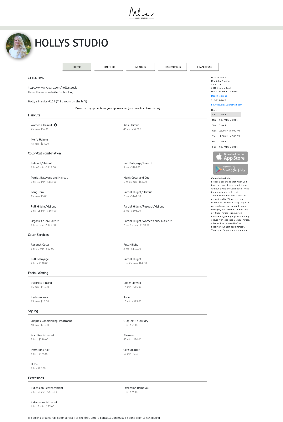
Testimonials (172, 67)
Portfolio (109, 67)
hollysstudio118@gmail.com (226, 104)
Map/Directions (219, 95)
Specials (140, 67)
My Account (204, 67)
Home (77, 67)
